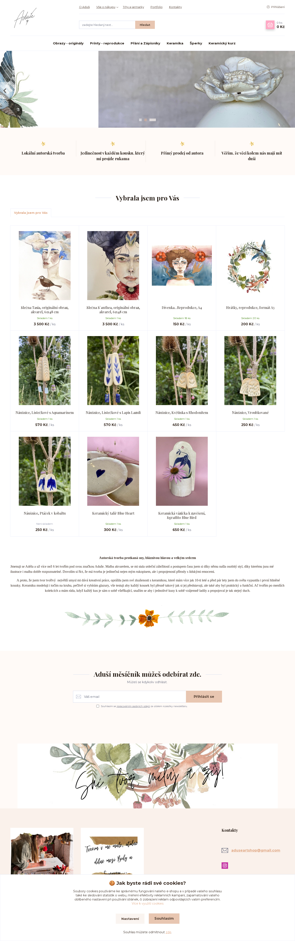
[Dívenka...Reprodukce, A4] (182, 265)
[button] (5, 90)
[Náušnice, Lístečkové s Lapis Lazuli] (113, 370)
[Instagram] (226, 865)
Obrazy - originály (68, 43)
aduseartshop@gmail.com (255, 850)
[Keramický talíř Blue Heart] (113, 471)
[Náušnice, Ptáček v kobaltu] (45, 471)
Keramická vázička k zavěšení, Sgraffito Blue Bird (181, 515)
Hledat (145, 25)
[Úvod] (40, 18)
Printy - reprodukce (107, 43)
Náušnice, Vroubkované (250, 412)
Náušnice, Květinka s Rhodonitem (181, 412)
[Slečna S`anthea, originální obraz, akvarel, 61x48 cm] (113, 265)
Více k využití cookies (147, 903)
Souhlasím (164, 918)
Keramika (175, 43)
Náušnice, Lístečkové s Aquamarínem (45, 412)
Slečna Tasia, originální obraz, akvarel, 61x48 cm (44, 309)
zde (168, 932)
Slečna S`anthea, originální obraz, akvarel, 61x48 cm (113, 309)
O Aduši (84, 7)
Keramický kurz (222, 43)
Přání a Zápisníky (145, 43)
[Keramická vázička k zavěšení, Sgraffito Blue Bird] (182, 471)
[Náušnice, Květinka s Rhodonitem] (182, 370)
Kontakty (175, 7)
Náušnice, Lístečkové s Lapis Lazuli (113, 412)
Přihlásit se (204, 697)
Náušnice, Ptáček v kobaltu (45, 513)
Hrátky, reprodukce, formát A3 (250, 307)
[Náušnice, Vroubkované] (250, 370)
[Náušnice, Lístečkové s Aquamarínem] (45, 370)
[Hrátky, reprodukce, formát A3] (250, 265)
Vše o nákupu (105, 7)
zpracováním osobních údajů (133, 706)
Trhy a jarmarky (133, 7)
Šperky (196, 43)
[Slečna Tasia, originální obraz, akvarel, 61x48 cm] (45, 265)
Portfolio (157, 7)
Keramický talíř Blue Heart (113, 513)
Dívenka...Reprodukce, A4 (182, 307)
